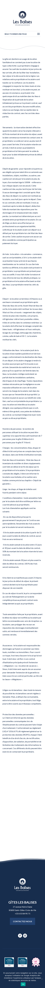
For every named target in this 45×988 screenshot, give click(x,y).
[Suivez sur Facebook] (20, 936)
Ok (23, 984)
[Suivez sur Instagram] (25, 936)
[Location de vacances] (35, 966)
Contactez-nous (22, 921)
